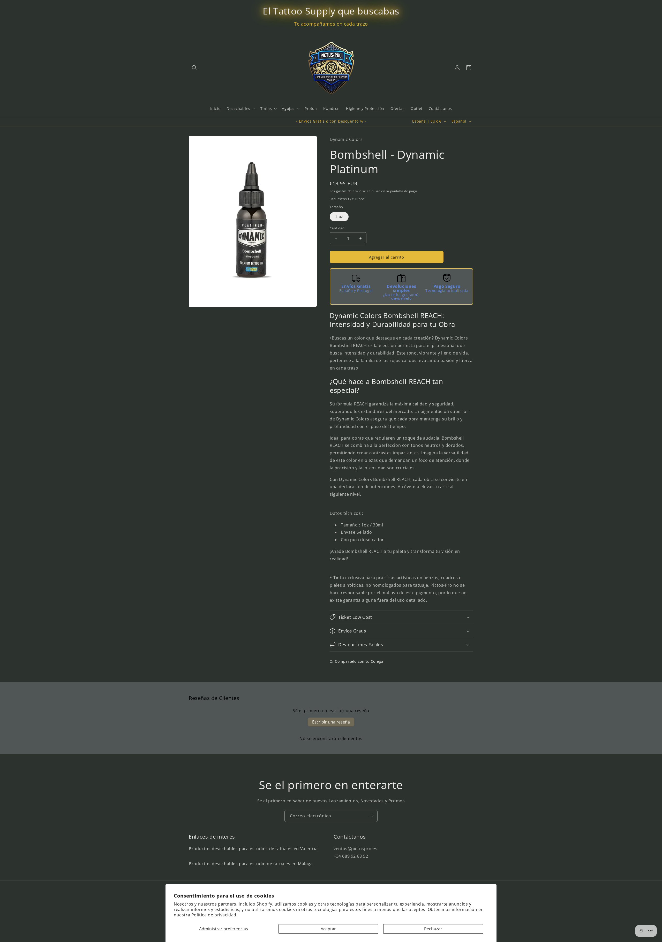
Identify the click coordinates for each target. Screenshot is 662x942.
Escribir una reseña (331, 722)
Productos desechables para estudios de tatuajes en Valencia (253, 848)
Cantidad (337, 228)
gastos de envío (349, 191)
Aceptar (328, 929)
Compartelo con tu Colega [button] (359, 661)
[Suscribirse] (371, 816)
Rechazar (433, 929)
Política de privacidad (213, 915)
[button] (194, 67)
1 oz (339, 216)
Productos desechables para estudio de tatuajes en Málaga (251, 863)
